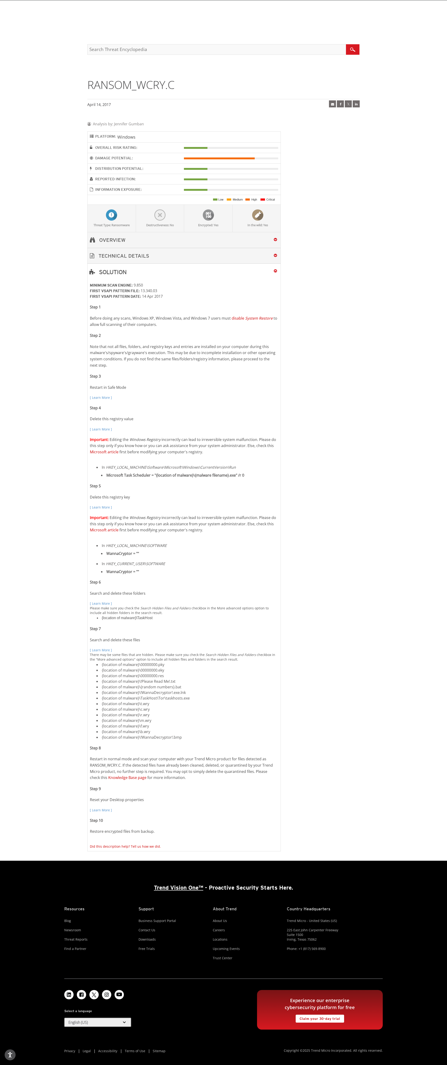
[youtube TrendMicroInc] (119, 994)
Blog (67, 920)
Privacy (69, 1051)
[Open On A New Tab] (348, 103)
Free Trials (147, 948)
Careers (219, 930)
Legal (87, 1051)
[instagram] (106, 994)
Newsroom (72, 930)
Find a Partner (75, 948)
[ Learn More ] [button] (101, 397)
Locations (220, 939)
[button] (184, 256)
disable (252, 318)
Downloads (147, 939)
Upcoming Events (226, 948)
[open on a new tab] (94, 994)
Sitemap (159, 1051)
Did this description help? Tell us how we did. (125, 846)
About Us (220, 920)
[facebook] (340, 103)
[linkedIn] (356, 103)
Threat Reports (76, 939)
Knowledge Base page (127, 777)
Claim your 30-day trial (318, 1018)
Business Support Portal (157, 920)
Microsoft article (104, 451)
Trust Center (222, 958)
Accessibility (107, 1051)
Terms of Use (135, 1051)
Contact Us (147, 930)
